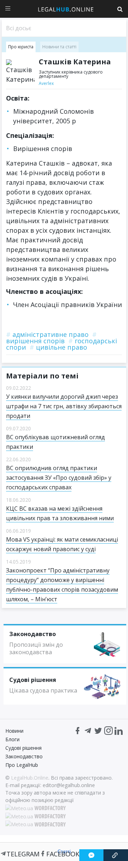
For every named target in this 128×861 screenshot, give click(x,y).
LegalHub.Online (29, 777)
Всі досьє (18, 28)
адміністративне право (47, 334)
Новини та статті (59, 47)
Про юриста (20, 47)
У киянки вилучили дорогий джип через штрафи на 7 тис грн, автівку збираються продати (64, 406)
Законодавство (24, 756)
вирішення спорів (51, 337)
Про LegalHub (21, 765)
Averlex (46, 83)
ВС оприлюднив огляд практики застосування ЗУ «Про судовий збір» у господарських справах (58, 477)
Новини (14, 730)
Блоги (12, 739)
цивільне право (58, 347)
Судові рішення (23, 747)
